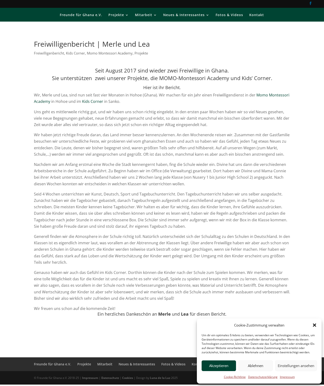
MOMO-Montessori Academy (194, 78)
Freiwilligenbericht (49, 53)
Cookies (127, 378)
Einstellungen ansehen (296, 365)
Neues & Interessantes (184, 15)
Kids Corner (75, 53)
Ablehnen (255, 365)
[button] (314, 325)
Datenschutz (110, 378)
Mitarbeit (143, 15)
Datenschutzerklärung (263, 377)
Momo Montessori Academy (110, 53)
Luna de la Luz (160, 378)
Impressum (287, 377)
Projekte (116, 15)
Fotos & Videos (229, 15)
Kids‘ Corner (256, 78)
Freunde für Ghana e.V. (81, 15)
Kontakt (256, 15)
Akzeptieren (218, 365)
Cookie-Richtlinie (235, 377)
